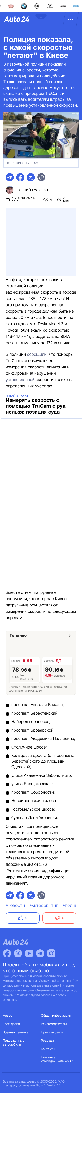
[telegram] (10, 177)
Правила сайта (52, 1032)
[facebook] (20, 177)
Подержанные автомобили (13, 1042)
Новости (9, 1016)
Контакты (48, 1049)
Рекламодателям (54, 1024)
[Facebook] (7, 953)
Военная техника (15, 1032)
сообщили (37, 354)
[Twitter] (18, 953)
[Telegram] (40, 953)
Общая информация (56, 1016)
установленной (21, 379)
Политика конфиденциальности (57, 1059)
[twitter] (31, 177)
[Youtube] (29, 953)
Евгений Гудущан (32, 190)
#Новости (15, 906)
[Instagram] (51, 953)
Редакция (48, 1041)
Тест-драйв (11, 1024)
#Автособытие (44, 906)
